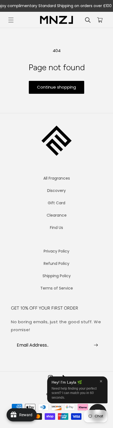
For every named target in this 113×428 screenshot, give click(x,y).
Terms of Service (56, 288)
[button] (11, 20)
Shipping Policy (57, 276)
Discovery (56, 190)
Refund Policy (56, 263)
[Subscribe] (96, 345)
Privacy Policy (56, 251)
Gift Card (56, 203)
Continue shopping (56, 87)
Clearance (57, 215)
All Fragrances (56, 178)
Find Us (56, 227)
